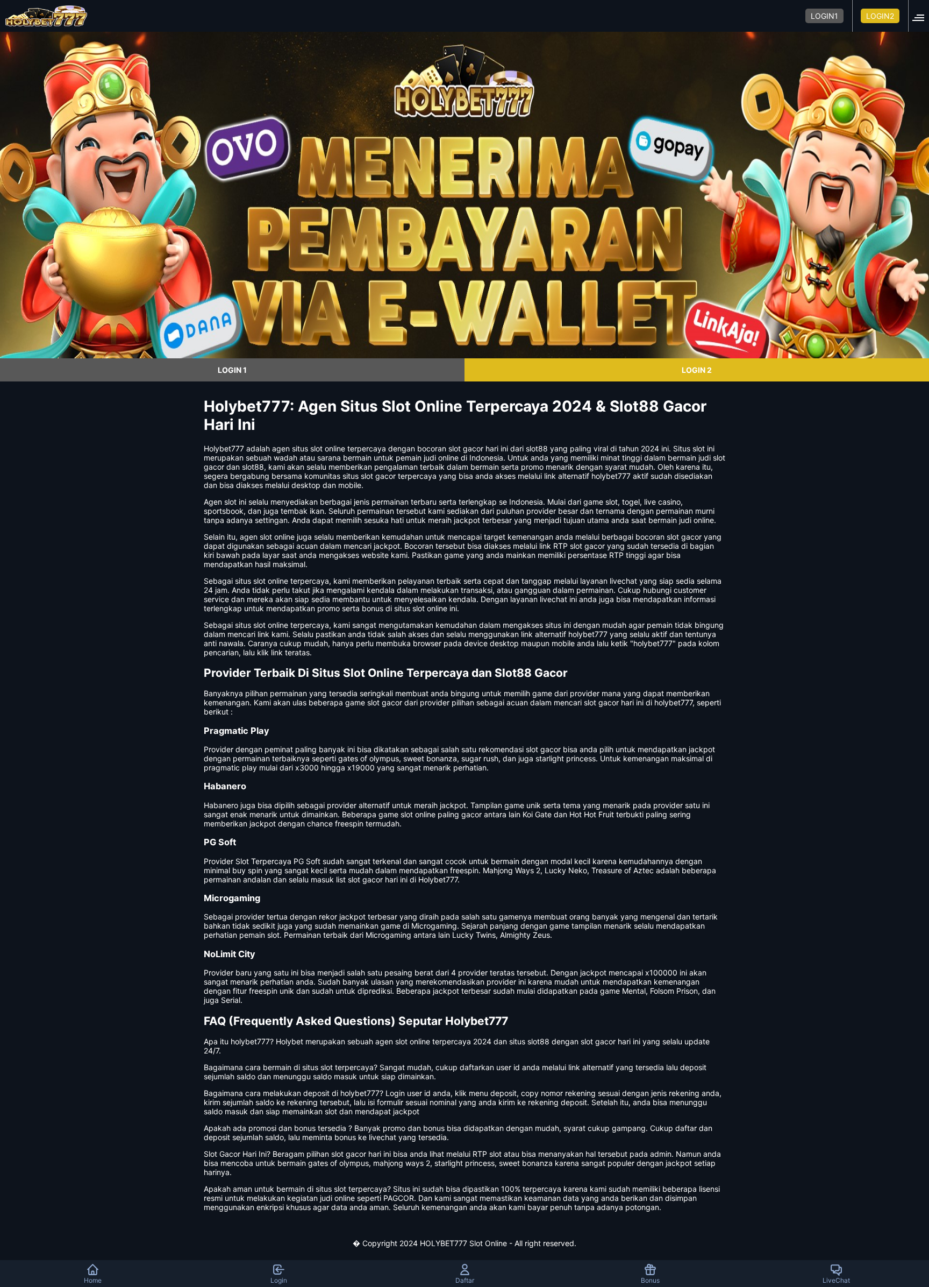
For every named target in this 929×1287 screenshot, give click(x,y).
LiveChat (836, 1280)
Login (278, 1280)
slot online (327, 448)
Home (93, 1280)
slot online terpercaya (291, 625)
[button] (921, 16)
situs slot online (261, 580)
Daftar (464, 1280)
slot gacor (684, 536)
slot (230, 501)
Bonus (650, 1280)
